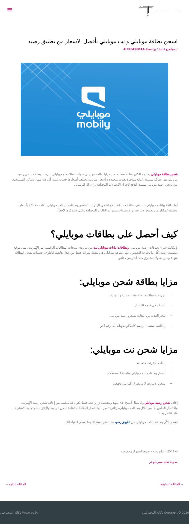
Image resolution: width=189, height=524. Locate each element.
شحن (174, 174)
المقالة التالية (15, 484)
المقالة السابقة (172, 484)
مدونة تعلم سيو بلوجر (163, 462)
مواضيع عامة (167, 49)
